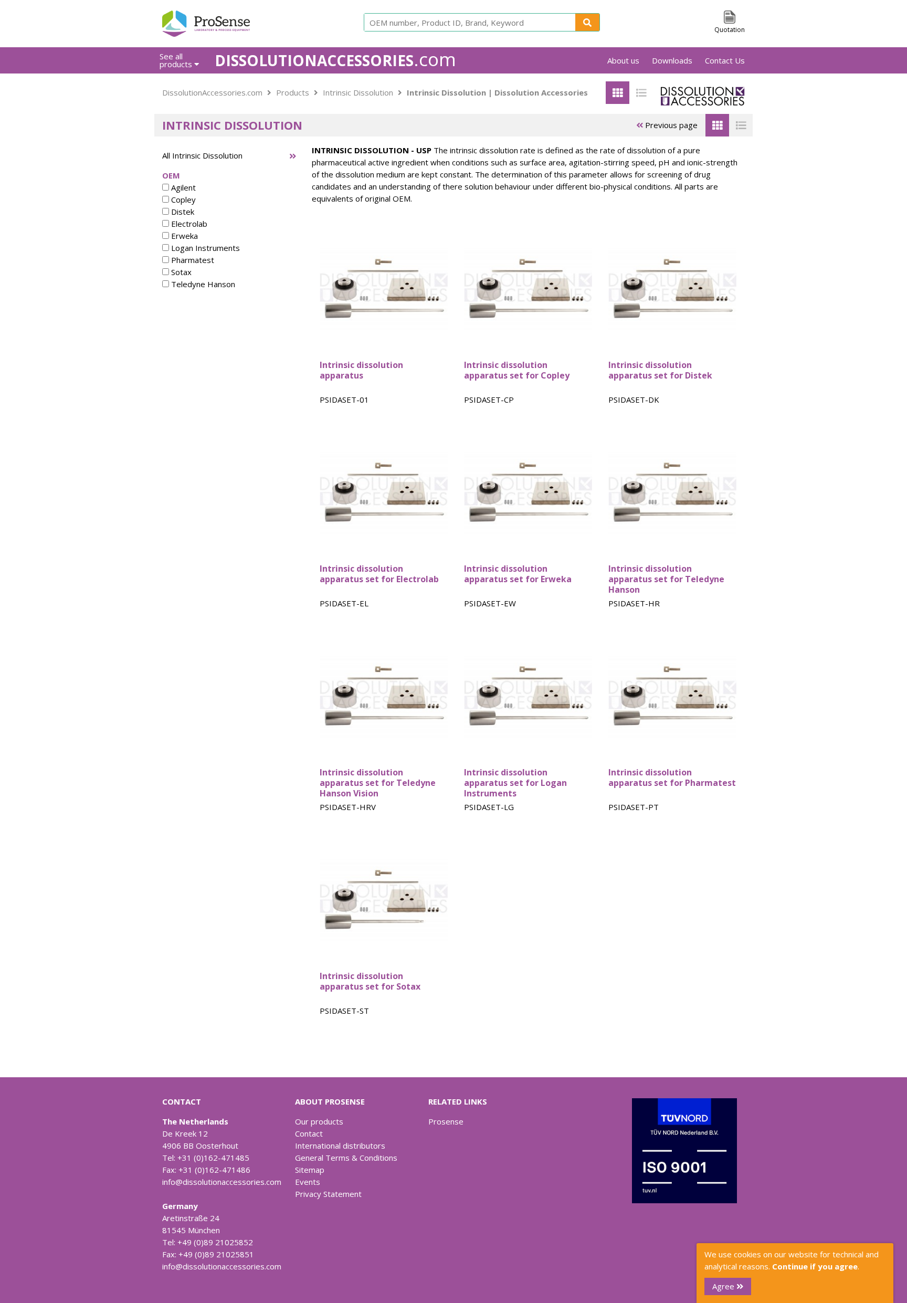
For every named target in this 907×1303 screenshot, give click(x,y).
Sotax (180, 272)
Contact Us (725, 60)
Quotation (729, 29)
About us (623, 60)
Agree (724, 1286)
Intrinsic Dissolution (358, 92)
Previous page (670, 125)
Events (307, 1181)
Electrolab (188, 223)
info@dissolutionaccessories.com (221, 1181)
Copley (182, 199)
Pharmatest (191, 260)
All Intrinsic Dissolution (202, 155)
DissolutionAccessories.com (212, 92)
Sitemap (309, 1169)
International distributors (340, 1145)
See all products (177, 60)
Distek (181, 211)
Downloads (672, 60)
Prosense (445, 1121)
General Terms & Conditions (346, 1157)
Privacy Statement (328, 1194)
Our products (319, 1121)
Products (292, 92)
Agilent (182, 187)
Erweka (183, 235)
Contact (309, 1133)
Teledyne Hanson (202, 284)
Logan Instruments (204, 248)
